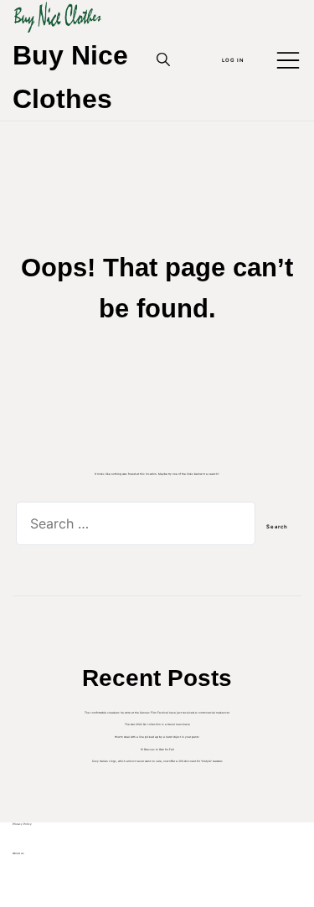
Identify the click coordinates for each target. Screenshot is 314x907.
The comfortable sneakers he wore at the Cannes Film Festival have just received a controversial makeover (157, 712)
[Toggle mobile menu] (288, 60)
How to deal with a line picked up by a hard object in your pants (157, 737)
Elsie (29, 881)
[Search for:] (136, 527)
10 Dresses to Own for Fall (157, 749)
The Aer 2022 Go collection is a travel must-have (157, 724)
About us (18, 853)
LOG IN (233, 60)
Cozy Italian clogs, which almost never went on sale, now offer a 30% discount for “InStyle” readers (157, 761)
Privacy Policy (22, 824)
